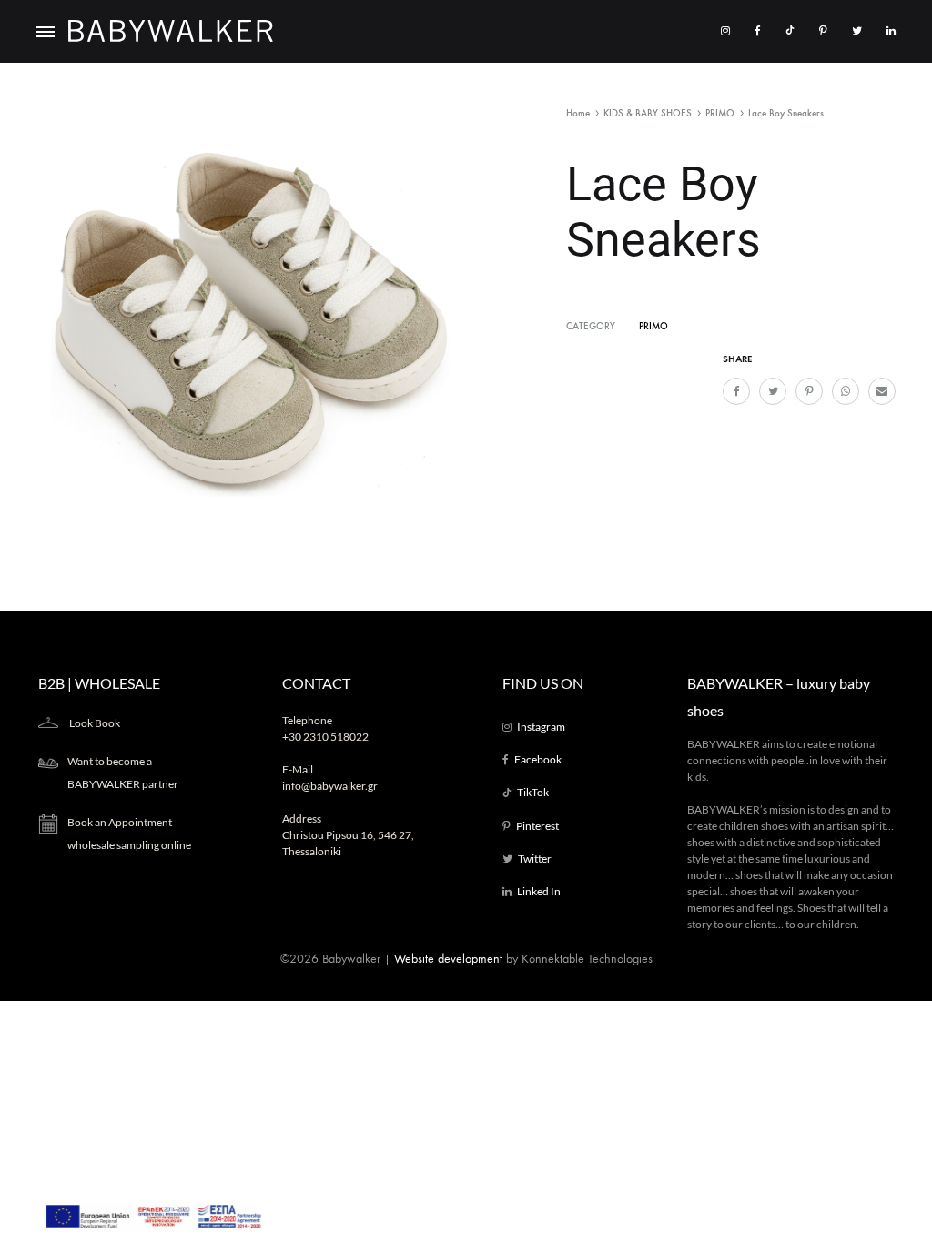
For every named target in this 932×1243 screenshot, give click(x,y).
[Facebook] (758, 31)
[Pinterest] (823, 31)
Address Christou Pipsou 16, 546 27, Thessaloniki (348, 835)
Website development (448, 958)
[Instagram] (725, 31)
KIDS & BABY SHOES (647, 113)
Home (578, 113)
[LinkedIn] (891, 31)
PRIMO (719, 113)
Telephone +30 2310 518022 (325, 728)
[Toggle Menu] (45, 33)
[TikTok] (790, 31)
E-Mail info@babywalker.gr (330, 778)
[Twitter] (857, 31)
